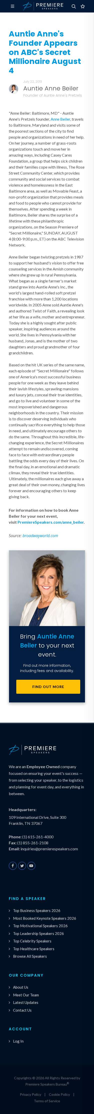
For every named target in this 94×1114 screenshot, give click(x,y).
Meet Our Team (26, 995)
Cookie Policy (59, 1094)
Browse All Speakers (30, 956)
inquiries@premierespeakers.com (49, 848)
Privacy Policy (30, 1094)
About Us (20, 987)
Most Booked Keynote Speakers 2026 (44, 918)
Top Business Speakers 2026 (36, 910)
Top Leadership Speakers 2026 (38, 933)
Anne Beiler (60, 119)
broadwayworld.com (40, 535)
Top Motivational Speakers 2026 (40, 925)
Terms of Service (47, 1101)
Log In (18, 1041)
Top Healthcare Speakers (33, 948)
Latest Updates (25, 1002)
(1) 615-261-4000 (37, 836)
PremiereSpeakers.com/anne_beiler (51, 522)
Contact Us (22, 1010)
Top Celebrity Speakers (32, 941)
